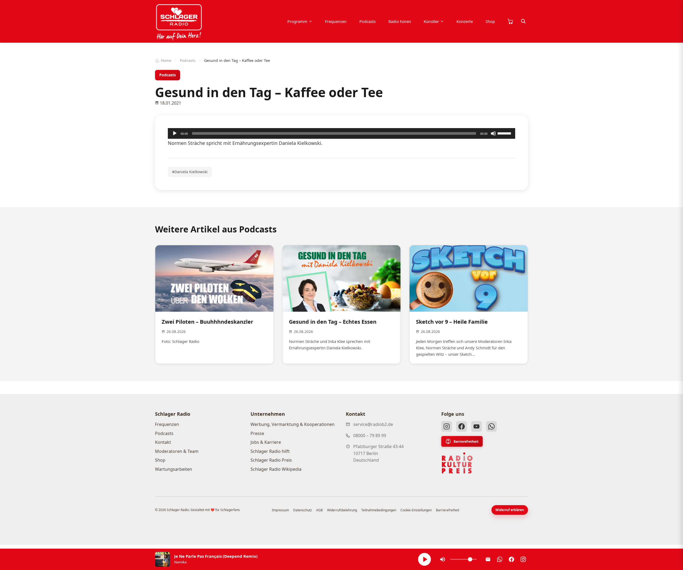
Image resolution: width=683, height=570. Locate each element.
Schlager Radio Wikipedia (276, 469)
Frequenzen (336, 21)
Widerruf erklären (509, 510)
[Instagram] (446, 426)
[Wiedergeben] (174, 133)
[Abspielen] (424, 559)
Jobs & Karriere (266, 442)
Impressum (280, 510)
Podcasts (367, 21)
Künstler (431, 21)
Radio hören (399, 21)
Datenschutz (302, 510)
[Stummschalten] (493, 133)
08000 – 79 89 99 (369, 435)
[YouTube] (476, 426)
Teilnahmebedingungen (378, 510)
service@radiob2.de (373, 424)
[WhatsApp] (491, 426)
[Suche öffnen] (523, 21)
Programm (297, 21)
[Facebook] (461, 426)
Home (166, 60)
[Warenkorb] (510, 21)
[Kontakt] (488, 559)
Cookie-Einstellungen (416, 510)
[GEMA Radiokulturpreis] (457, 463)
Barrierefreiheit (466, 441)
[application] (341, 133)
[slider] (505, 133)
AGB (319, 510)
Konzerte (464, 21)
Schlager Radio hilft (270, 451)
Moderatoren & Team (176, 451)
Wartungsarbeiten (173, 469)
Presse (257, 433)
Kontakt (163, 442)
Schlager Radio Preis (271, 460)
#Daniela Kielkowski (190, 171)
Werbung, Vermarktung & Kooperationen (293, 424)
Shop (490, 21)
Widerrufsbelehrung (342, 510)
